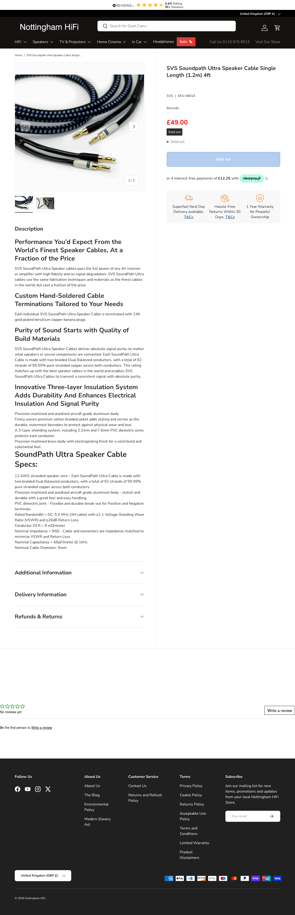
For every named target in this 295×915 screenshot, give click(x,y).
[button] (277, 28)
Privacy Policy (191, 785)
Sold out (223, 159)
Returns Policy (192, 804)
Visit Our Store (267, 41)
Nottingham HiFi (35, 898)
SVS (170, 96)
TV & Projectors (72, 41)
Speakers (40, 41)
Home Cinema (109, 41)
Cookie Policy (191, 795)
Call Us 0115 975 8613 (229, 41)
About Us (92, 785)
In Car (137, 41)
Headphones (163, 41)
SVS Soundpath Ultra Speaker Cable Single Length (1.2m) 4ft (54, 55)
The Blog (92, 795)
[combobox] (166, 26)
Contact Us (137, 785)
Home (18, 55)
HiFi (18, 41)
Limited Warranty (194, 843)
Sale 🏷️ (186, 41)
